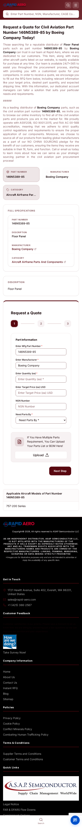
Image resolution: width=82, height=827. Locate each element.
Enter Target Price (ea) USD (31, 387)
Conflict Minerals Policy (17, 729)
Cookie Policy (11, 723)
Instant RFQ (10, 688)
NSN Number (23, 400)
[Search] (68, 5)
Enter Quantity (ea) (26, 373)
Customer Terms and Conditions (23, 759)
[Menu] (75, 5)
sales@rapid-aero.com (22, 599)
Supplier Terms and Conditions (22, 753)
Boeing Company (22, 249)
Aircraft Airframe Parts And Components (37, 261)
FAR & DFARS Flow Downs (19, 809)
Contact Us (10, 682)
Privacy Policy (12, 718)
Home (6, 671)
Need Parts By (24, 414)
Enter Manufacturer (27, 359)
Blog (6, 693)
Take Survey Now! (14, 652)
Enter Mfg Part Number (29, 346)
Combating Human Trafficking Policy (25, 734)
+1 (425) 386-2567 (20, 605)
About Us (9, 677)
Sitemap (8, 699)
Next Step (60, 470)
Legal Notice (11, 804)
